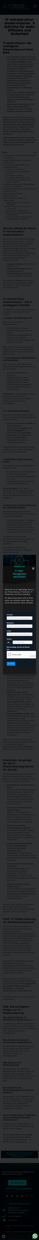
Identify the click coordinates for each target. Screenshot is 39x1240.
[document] (19, 620)
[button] (3, 1236)
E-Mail (9, 631)
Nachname (10, 623)
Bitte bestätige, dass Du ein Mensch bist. (18, 648)
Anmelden (11, 664)
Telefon (10, 639)
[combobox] (10, 642)
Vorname (10, 615)
